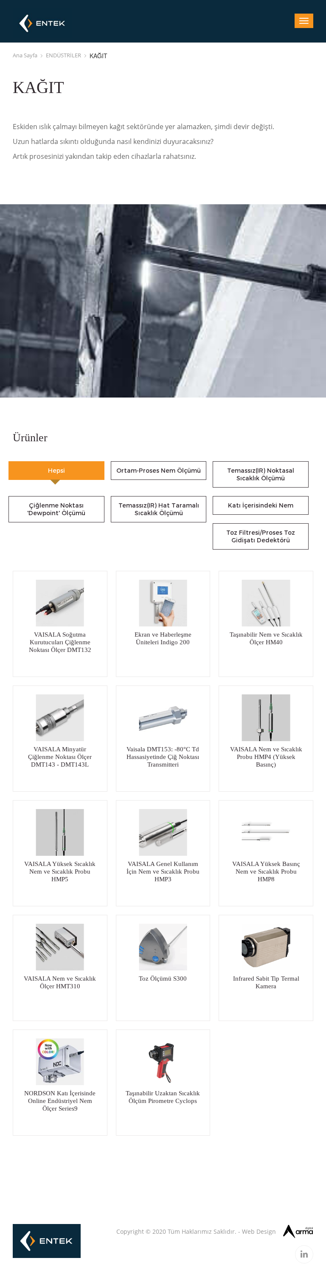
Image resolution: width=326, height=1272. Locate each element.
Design (266, 1231)
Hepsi (56, 470)
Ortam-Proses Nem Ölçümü (158, 470)
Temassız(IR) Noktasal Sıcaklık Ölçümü (260, 474)
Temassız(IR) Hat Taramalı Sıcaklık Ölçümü (158, 509)
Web (248, 1231)
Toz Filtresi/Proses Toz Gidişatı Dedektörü (260, 536)
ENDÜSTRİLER (63, 55)
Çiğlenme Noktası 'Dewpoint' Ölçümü (56, 509)
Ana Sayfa (25, 55)
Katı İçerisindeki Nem (260, 505)
